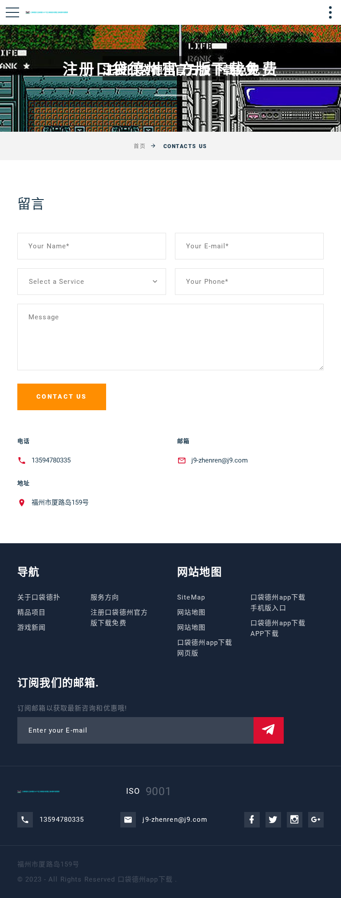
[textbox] (91, 281)
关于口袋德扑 (38, 597)
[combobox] (91, 281)
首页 (140, 146)
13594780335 (51, 460)
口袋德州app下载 (145, 879)
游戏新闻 (31, 627)
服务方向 (105, 597)
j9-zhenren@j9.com (219, 460)
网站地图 (191, 612)
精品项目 (31, 612)
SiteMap (191, 597)
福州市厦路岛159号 (60, 502)
